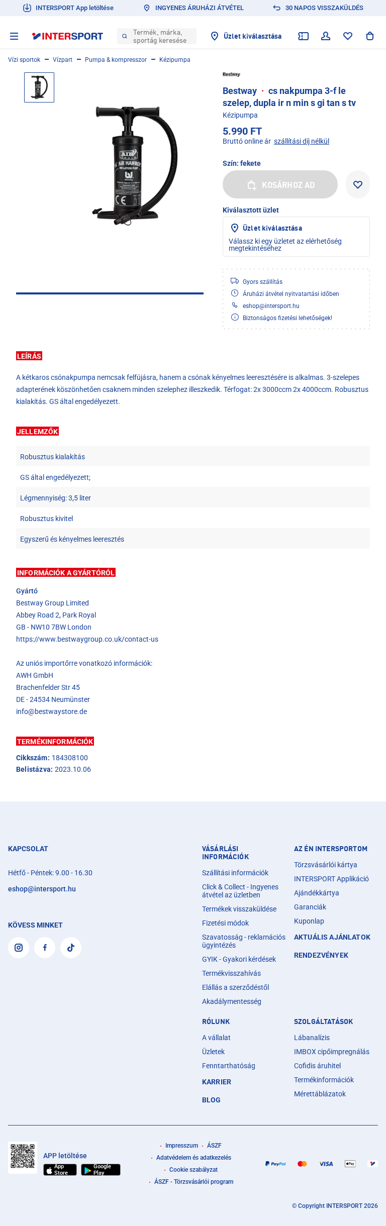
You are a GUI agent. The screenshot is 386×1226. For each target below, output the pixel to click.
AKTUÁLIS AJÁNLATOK (332, 937)
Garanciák (310, 907)
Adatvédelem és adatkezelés (193, 1157)
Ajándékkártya (316, 893)
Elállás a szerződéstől (235, 987)
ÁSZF (214, 1145)
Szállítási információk (235, 873)
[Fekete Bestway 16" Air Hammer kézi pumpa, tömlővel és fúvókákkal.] (135, 166)
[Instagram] (18, 947)
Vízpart (62, 59)
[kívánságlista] (348, 36)
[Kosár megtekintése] (370, 36)
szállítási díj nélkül (301, 141)
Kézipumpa (174, 59)
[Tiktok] (70, 947)
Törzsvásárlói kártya (325, 865)
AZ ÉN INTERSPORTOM (330, 849)
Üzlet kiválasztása (272, 228)
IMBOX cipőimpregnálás (331, 1052)
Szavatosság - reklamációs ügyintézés (243, 941)
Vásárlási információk (225, 853)
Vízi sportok (24, 59)
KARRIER (216, 1082)
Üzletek (213, 1052)
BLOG (211, 1100)
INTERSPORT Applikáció (331, 879)
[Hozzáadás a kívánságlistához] (358, 184)
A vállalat (216, 1038)
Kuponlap (309, 921)
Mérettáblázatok (320, 1094)
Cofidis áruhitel (317, 1066)
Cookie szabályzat (193, 1169)
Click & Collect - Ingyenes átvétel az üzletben (240, 891)
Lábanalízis (312, 1038)
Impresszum (181, 1145)
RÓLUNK (216, 1021)
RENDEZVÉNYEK (321, 955)
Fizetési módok (225, 923)
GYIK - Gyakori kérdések (239, 959)
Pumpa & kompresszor (116, 59)
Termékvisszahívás (231, 973)
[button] (193, 355)
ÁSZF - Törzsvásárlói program (193, 1181)
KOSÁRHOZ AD (289, 185)
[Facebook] (44, 947)
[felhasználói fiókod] (326, 36)
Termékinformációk (324, 1080)
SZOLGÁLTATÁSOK (323, 1021)
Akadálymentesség (231, 1001)
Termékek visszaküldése (239, 909)
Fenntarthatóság (228, 1066)
